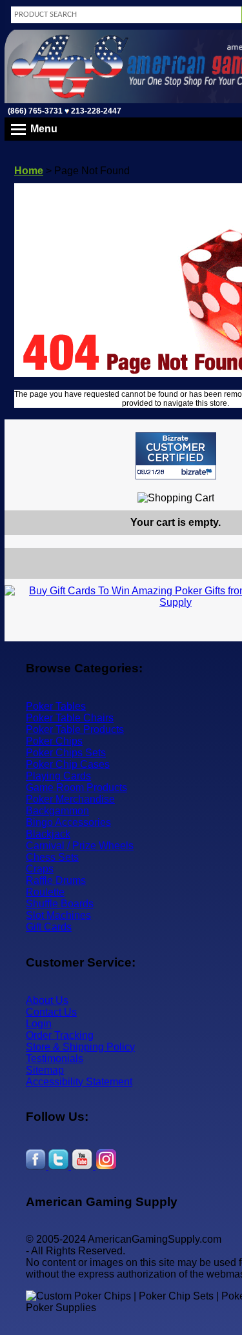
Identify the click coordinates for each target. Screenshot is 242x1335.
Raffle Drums (56, 880)
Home (28, 170)
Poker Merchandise (70, 799)
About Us (47, 1000)
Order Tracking (60, 1035)
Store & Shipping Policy (80, 1046)
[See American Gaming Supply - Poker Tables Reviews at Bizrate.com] (176, 455)
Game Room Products (76, 787)
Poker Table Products (75, 729)
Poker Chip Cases (68, 764)
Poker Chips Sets (66, 752)
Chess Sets (52, 857)
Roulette (45, 892)
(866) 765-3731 (35, 110)
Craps (40, 868)
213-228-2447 (95, 110)
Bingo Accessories (68, 822)
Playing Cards (58, 775)
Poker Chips (54, 741)
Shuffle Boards (60, 903)
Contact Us (51, 1012)
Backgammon (57, 810)
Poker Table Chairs (70, 717)
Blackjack (48, 833)
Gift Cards (49, 926)
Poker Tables (56, 706)
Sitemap (45, 1070)
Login (39, 1023)
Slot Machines (58, 915)
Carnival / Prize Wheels (80, 845)
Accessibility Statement (79, 1081)
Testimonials (54, 1058)
